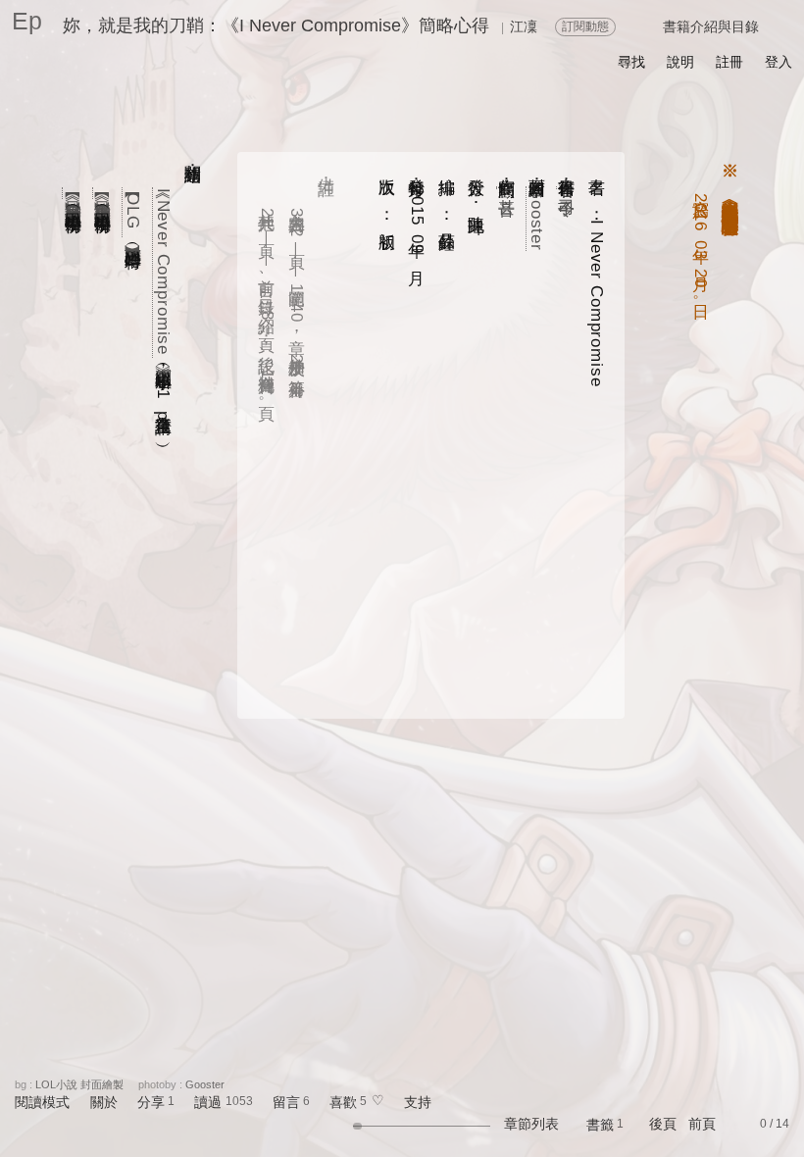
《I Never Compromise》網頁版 (163, 273)
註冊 (729, 62)
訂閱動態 (585, 26)
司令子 (567, 187)
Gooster (537, 218)
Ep (27, 20)
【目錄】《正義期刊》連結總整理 (103, 193)
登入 (778, 62)
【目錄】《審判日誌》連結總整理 (73, 193)
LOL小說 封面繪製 (79, 1084)
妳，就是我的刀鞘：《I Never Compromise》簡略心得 (276, 25)
